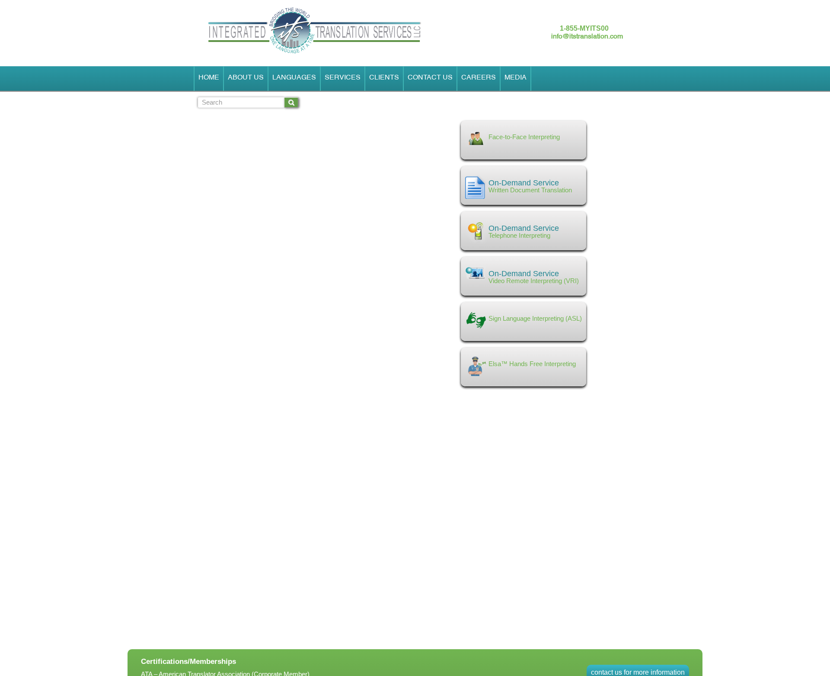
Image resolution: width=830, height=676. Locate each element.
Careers (478, 78)
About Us (246, 78)
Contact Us (430, 78)
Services (343, 78)
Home (208, 78)
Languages (294, 78)
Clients (384, 78)
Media (515, 78)
